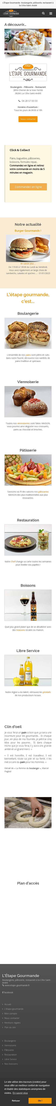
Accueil (7, 1004)
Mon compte (10, 1013)
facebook (8, 992)
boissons (20, 630)
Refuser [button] (16, 1100)
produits (47, 692)
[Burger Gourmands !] (28, 248)
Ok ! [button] (40, 1100)
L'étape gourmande (13, 1008)
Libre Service (28, 651)
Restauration (28, 520)
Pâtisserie (28, 450)
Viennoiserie (28, 382)
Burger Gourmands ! (28, 51)
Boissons (28, 585)
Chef (13, 561)
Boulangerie (28, 313)
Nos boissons (11, 1063)
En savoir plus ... (28, 263)
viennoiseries (23, 423)
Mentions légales (12, 1022)
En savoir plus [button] (20, 1093)
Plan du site (10, 1027)
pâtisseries (43, 491)
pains (28, 354)
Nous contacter (28, 119)
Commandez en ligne (28, 187)
